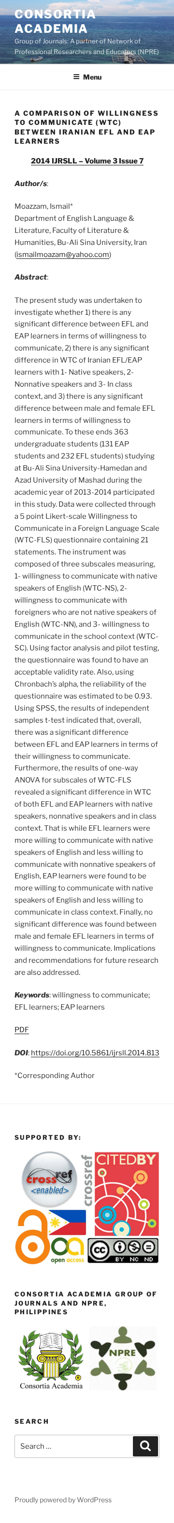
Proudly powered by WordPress (63, 1500)
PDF (21, 1029)
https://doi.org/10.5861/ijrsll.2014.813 (95, 1053)
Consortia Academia (55, 21)
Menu (92, 77)
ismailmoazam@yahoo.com (62, 254)
